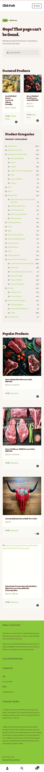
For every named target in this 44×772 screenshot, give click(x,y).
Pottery (13, 183)
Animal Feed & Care (15, 150)
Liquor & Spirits (16, 179)
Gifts (12, 175)
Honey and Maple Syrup (16, 239)
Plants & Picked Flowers (19, 309)
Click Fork (8, 5)
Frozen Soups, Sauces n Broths (22, 272)
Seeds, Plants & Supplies (17, 300)
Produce (11, 288)
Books (13, 162)
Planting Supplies (17, 304)
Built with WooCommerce (11, 760)
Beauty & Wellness (17, 158)
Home (5, 20)
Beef (9, 187)
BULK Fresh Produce (18, 206)
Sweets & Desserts (17, 284)
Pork (9, 251)
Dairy (10, 226)
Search (22, 768)
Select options (16, 122)
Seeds (13, 313)
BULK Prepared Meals (18, 214)
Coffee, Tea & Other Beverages (22, 171)
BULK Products (16, 218)
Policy (21, 658)
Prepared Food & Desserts (17, 259)
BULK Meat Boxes (17, 210)
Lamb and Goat (13, 243)
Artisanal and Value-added (17, 154)
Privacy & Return (8, 658)
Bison (10, 191)
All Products (12, 146)
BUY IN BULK (12, 195)
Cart (33, 766)
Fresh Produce (16, 292)
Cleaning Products (14, 222)
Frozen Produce (16, 296)
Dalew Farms (14, 393)
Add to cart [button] (37, 533)
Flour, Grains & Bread (15, 235)
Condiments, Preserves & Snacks (22, 263)
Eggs (9, 231)
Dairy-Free (14, 267)
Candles (13, 167)
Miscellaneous (13, 247)
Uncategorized (13, 317)
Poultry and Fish (14, 255)
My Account (7, 768)
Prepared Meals (16, 280)
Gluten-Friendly (16, 276)
